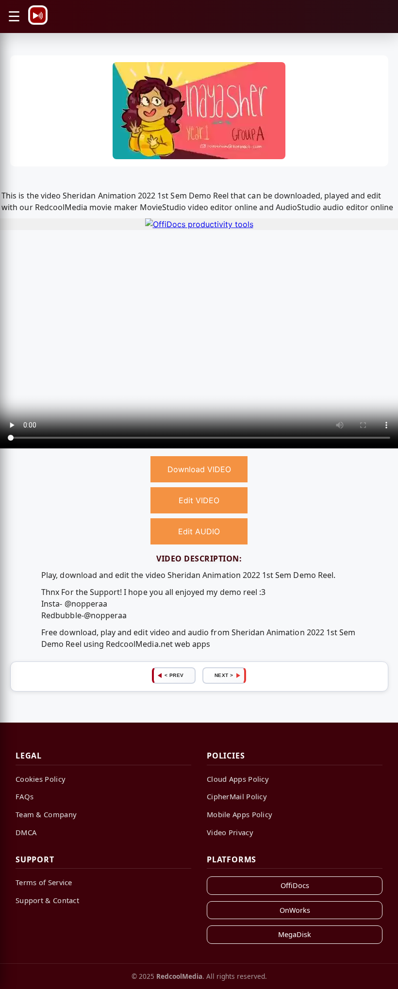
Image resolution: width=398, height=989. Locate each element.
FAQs (24, 796)
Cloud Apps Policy (238, 779)
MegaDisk (294, 934)
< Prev (174, 675)
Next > (224, 675)
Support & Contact (47, 900)
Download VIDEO (199, 469)
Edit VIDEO (199, 500)
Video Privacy (230, 832)
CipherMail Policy (237, 796)
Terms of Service (44, 882)
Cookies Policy (41, 779)
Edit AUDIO (199, 531)
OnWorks (295, 910)
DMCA (26, 832)
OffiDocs (295, 885)
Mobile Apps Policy (239, 814)
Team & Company (46, 814)
